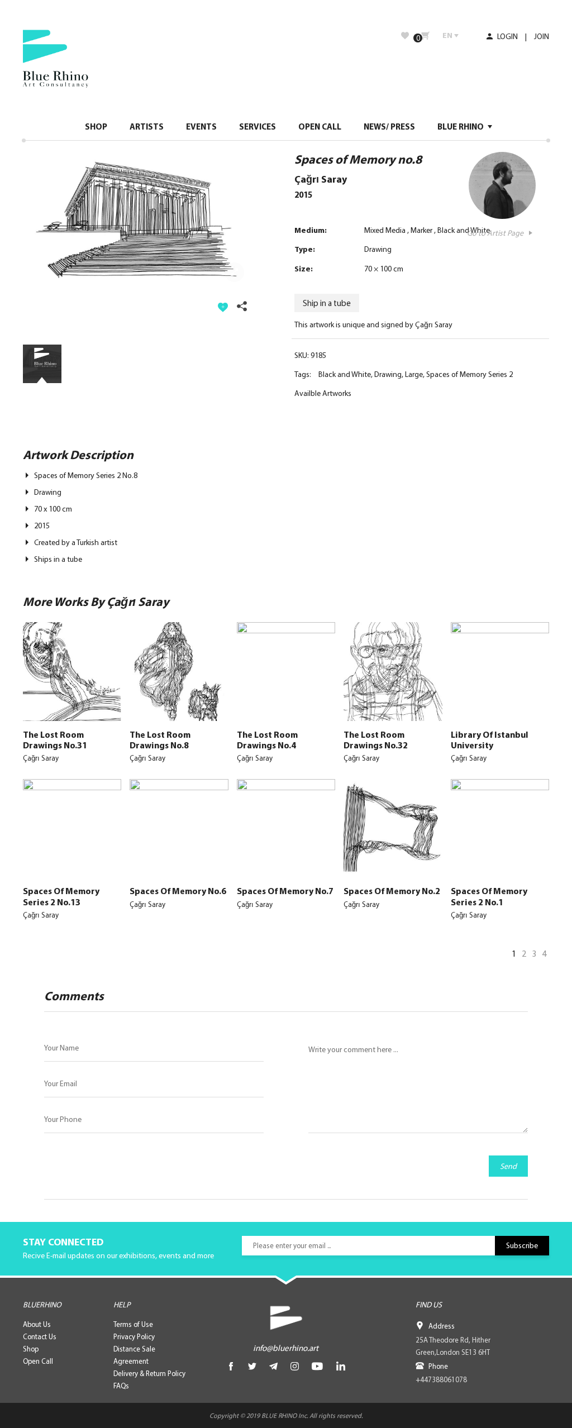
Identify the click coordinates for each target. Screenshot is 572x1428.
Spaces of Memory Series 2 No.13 (61, 896)
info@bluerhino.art (285, 1348)
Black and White (463, 230)
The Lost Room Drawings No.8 (160, 740)
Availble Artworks (322, 393)
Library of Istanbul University (489, 740)
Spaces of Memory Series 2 (469, 374)
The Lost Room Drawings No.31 (55, 740)
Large (414, 374)
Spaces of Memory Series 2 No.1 (489, 896)
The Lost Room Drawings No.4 (267, 740)
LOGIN (506, 36)
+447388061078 (441, 1379)
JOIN (541, 36)
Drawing (378, 249)
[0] (426, 36)
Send (508, 1166)
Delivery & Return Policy (149, 1373)
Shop (31, 1348)
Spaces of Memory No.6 (178, 890)
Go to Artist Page (495, 233)
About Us (37, 1324)
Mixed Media (385, 230)
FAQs (121, 1385)
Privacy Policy (134, 1336)
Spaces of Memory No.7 (285, 890)
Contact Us (39, 1336)
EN (447, 35)
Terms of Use (133, 1324)
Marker (421, 230)
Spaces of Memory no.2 (392, 890)
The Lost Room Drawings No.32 (376, 740)
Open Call (38, 1361)
